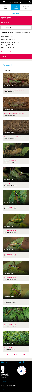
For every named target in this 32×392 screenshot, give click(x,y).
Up (3, 389)
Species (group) (6, 18)
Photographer (5, 22)
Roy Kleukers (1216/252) (8, 36)
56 (24, 355)
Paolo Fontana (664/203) (8, 39)
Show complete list (6, 51)
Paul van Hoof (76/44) (7, 47)
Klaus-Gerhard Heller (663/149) (10, 42)
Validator (4, 56)
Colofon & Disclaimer (8, 381)
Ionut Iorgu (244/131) (7, 45)
